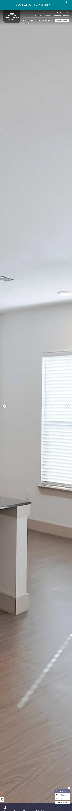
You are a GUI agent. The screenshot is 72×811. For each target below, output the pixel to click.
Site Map (26, 23)
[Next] (67, 406)
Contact (66, 15)
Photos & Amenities (44, 20)
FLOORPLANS (28, 20)
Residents (57, 15)
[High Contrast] (2, 799)
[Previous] (4, 406)
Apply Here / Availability (43, 15)
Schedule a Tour (62, 20)
